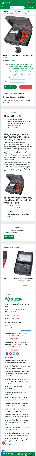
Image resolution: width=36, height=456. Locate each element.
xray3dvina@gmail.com (16, 322)
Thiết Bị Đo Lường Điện (16, 11)
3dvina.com (17, 330)
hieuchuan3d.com (17, 326)
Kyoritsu (27, 11)
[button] (29, 7)
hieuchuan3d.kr (9, 328)
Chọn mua (18, 285)
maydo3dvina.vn (19, 328)
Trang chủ (5, 11)
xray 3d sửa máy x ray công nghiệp (19, 64)
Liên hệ (26, 87)
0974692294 (14, 100)
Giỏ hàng (31, 2)
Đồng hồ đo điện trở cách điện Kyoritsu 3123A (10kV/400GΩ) (18, 279)
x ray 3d (20, 75)
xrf (24, 75)
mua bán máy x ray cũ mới (17, 73)
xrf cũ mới (29, 75)
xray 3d (14, 75)
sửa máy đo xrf (13, 77)
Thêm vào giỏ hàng (11, 87)
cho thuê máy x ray (25, 71)
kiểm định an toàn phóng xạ (20, 69)
